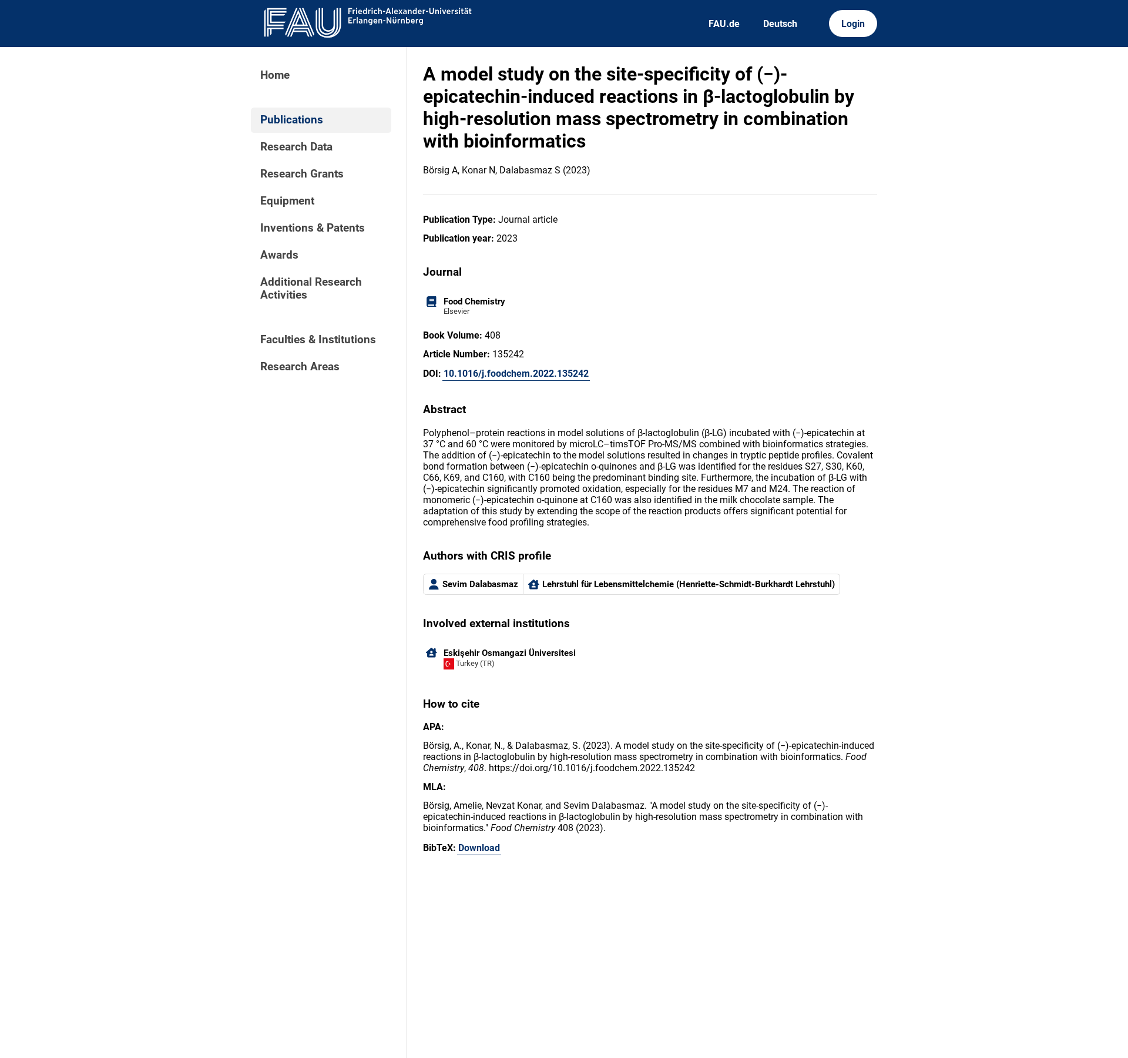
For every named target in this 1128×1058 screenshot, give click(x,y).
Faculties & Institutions (318, 339)
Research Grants (302, 174)
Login (853, 23)
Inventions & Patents (312, 228)
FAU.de (724, 23)
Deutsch (780, 23)
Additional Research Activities (311, 289)
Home (275, 75)
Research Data (296, 146)
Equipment (287, 201)
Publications (291, 119)
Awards (279, 255)
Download (479, 847)
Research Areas (300, 366)
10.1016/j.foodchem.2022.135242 (516, 373)
